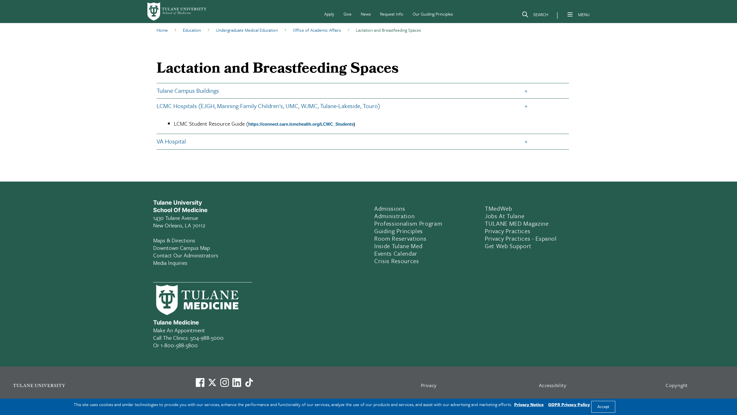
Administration (394, 216)
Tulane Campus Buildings (188, 90)
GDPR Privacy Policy (569, 404)
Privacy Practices (507, 231)
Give (347, 14)
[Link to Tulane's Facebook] (224, 382)
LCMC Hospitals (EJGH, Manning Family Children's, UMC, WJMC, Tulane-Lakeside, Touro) (268, 105)
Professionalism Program (408, 223)
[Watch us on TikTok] (249, 382)
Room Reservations (400, 238)
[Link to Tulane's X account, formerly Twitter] (212, 382)
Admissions (389, 208)
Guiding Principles (398, 231)
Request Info (391, 14)
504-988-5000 (207, 338)
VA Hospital (171, 141)
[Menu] (570, 14)
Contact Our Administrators (185, 255)
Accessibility (553, 385)
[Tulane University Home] (96, 385)
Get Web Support (508, 246)
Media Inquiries (170, 263)
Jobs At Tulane (504, 216)
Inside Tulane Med (398, 246)
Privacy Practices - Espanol (521, 238)
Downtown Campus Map (181, 248)
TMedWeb (498, 208)
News (366, 14)
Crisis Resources (396, 260)
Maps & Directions (174, 240)
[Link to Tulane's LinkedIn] (236, 382)
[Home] (177, 11)
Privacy (429, 385)
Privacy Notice (529, 404)
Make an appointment (179, 330)
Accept (603, 407)
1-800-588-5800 (179, 345)
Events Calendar (395, 253)
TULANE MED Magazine (517, 223)
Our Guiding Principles (433, 14)
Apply (329, 14)
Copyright (677, 385)
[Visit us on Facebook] (200, 382)
